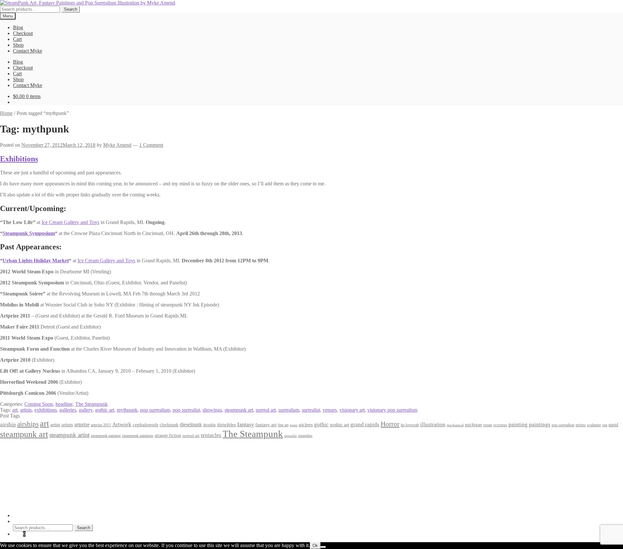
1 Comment (151, 145)
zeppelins (305, 436)
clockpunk (169, 424)
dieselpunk (191, 424)
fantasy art (265, 424)
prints (581, 424)
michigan (473, 424)
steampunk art (239, 410)
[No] (323, 547)
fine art (283, 425)
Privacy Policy (28, 447)
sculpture (594, 425)
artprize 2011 (101, 425)
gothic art (104, 410)
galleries (67, 410)
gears (294, 425)
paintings (539, 424)
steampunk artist (69, 434)
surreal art (266, 410)
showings (212, 410)
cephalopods (145, 424)
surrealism (288, 410)
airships (28, 424)
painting (518, 424)
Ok (315, 545)
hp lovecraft (410, 425)
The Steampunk (91, 404)
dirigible (209, 425)
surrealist (311, 410)
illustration (433, 424)
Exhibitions (19, 159)
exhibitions (45, 410)
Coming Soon (38, 404)
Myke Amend (117, 145)
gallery (85, 410)
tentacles (211, 435)
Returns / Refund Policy (37, 459)
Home (6, 113)
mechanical (455, 425)
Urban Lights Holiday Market (36, 260)
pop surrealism (155, 410)
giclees (306, 424)
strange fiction (168, 435)
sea (604, 425)
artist (55, 424)
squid (613, 424)
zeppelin (290, 436)
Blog (18, 27)
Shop (18, 45)
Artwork (121, 424)
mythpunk (127, 410)
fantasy (245, 424)
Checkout (23, 33)
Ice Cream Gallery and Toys (70, 222)
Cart (17, 39)
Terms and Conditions (35, 453)
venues (330, 410)
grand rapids (364, 424)
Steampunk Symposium (29, 233)
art (15, 410)
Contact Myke (27, 51)
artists (26, 410)
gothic (321, 424)
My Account (26, 515)
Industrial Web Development (101, 504)
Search (70, 9)
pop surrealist (186, 410)
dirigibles (226, 424)
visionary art (352, 410)
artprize (82, 424)
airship (8, 424)
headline (64, 404)
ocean (487, 425)
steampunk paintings (137, 435)
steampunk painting (106, 436)
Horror (390, 424)
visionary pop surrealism (392, 410)
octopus (500, 424)
